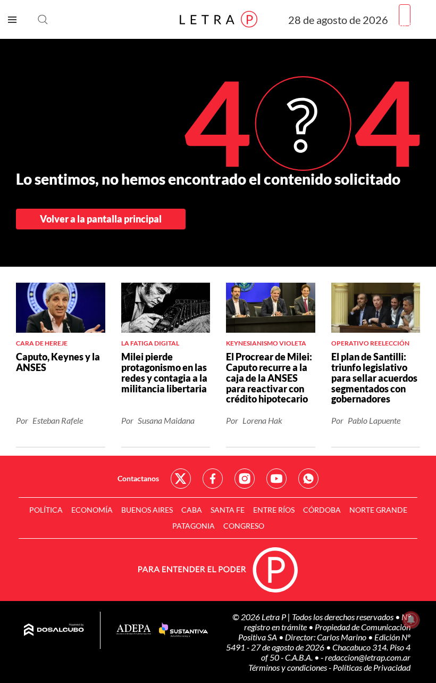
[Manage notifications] (411, 619)
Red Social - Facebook (212, 478)
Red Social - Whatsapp (308, 478)
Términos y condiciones (288, 667)
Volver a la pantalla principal (101, 219)
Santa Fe (228, 509)
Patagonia (193, 525)
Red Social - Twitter (180, 478)
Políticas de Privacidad (371, 667)
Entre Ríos (274, 509)
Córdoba (322, 509)
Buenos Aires (147, 509)
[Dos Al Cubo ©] (54, 630)
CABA (191, 509)
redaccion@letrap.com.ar (367, 657)
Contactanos (138, 478)
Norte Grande (378, 509)
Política (46, 509)
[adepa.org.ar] (133, 630)
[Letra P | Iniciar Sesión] (404, 15)
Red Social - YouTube (276, 478)
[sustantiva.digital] (183, 630)
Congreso (243, 525)
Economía (92, 509)
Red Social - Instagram (244, 478)
